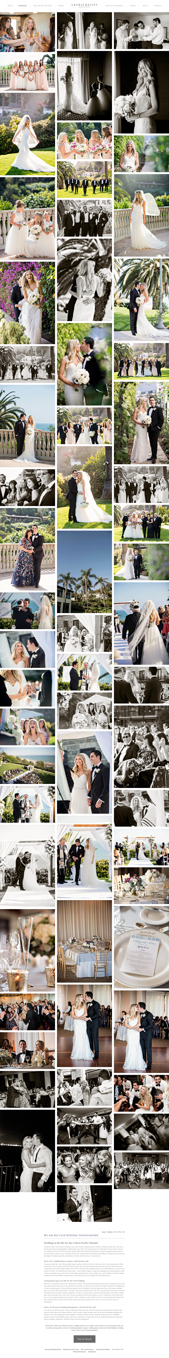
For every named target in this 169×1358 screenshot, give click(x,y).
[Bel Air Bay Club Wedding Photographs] (27, 727)
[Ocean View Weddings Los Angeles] (27, 765)
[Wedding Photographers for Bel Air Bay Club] (141, 523)
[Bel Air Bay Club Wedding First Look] (141, 300)
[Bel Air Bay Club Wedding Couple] (84, 280)
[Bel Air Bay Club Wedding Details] (141, 885)
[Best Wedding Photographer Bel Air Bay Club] (27, 426)
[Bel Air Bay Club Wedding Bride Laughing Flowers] (27, 303)
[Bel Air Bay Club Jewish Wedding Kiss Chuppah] (27, 866)
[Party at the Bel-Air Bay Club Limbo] (84, 1126)
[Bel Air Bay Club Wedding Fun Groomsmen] (84, 218)
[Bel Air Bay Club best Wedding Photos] (84, 1026)
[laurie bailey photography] (27, 32)
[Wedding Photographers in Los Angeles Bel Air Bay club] (84, 572)
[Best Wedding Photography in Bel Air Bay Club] (27, 1050)
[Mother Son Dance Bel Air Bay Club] (27, 1089)
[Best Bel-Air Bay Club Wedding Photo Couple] (84, 1087)
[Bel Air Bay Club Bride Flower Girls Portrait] (27, 218)
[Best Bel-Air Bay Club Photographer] (141, 1031)
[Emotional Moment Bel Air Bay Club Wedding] (84, 710)
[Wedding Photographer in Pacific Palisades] (27, 549)
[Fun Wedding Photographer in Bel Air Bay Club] (84, 633)
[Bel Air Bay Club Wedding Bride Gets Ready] (84, 30)
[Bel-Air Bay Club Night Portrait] (27, 1151)
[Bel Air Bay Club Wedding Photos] (141, 746)
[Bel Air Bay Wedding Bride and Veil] (27, 134)
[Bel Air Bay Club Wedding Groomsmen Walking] (84, 179)
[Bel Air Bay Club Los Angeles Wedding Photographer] (84, 487)
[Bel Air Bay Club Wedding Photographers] (84, 425)
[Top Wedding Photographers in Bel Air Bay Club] (27, 610)
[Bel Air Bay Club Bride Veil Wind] (141, 215)
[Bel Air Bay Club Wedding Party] (141, 361)
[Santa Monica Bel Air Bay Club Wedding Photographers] (141, 484)
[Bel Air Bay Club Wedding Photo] (27, 950)
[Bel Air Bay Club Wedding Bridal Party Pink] (27, 72)
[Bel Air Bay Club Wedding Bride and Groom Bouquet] (141, 423)
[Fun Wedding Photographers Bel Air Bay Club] (27, 649)
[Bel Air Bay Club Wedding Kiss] (84, 364)
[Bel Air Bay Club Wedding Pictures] (27, 804)
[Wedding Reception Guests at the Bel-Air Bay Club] (141, 1170)
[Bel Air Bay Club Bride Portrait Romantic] (141, 153)
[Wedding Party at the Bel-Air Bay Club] (84, 1164)
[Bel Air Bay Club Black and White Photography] (27, 364)
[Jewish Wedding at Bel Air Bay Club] (84, 672)
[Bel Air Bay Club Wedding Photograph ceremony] (141, 808)
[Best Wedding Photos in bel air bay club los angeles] (27, 1012)
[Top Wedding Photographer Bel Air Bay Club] (141, 623)
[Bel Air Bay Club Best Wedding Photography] (84, 857)
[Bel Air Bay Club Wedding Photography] (84, 772)
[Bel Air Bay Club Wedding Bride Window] (141, 92)
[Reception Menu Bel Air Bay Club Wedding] (141, 947)
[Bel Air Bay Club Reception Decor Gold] (84, 941)
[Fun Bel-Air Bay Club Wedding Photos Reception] (141, 1093)
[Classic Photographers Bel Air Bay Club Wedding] (27, 688)
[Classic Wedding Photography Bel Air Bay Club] (141, 685)
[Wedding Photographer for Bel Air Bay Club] (27, 487)
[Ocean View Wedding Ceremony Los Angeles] (141, 847)
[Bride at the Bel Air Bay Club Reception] (141, 1132)
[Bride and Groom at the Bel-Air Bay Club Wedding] (84, 1203)
